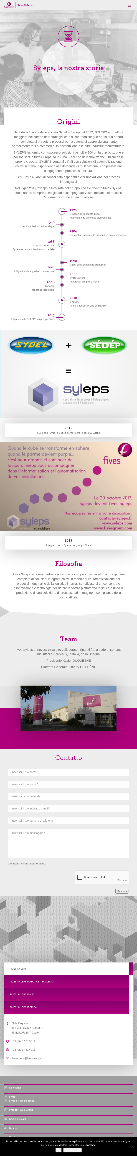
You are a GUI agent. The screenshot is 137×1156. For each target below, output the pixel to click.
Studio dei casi (17, 1118)
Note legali (15, 1087)
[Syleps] (18, 4)
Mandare (122, 891)
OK (58, 1150)
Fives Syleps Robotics (21, 1100)
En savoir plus (72, 1150)
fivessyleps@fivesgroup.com (28, 1058)
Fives (12, 1096)
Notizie (13, 1128)
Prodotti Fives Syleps (21, 1109)
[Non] (132, 1146)
